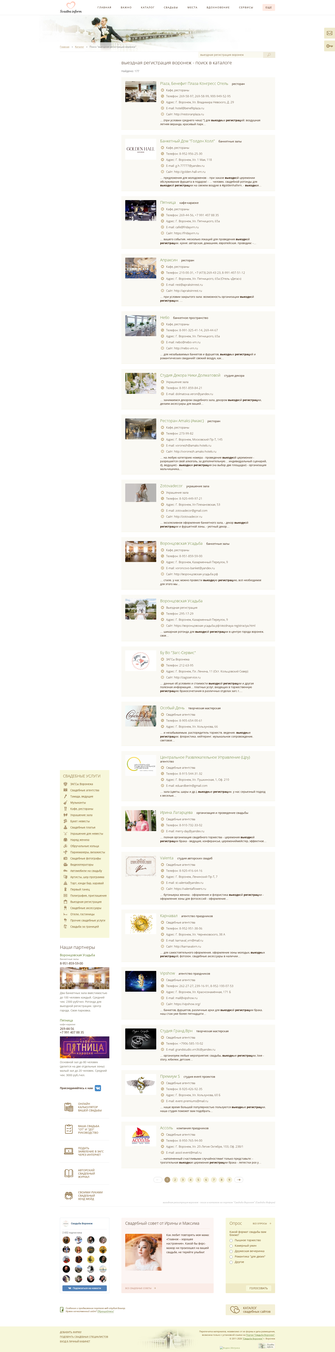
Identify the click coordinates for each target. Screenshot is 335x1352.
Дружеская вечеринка (249, 1251)
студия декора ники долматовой (190, 375)
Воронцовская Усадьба (77, 955)
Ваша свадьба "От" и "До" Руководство (88, 1129)
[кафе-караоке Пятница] (140, 210)
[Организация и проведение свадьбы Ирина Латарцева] (140, 820)
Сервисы (246, 7)
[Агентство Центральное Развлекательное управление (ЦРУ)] (140, 765)
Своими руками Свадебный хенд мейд (90, 1195)
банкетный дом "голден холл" (187, 141)
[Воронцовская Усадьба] (140, 609)
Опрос (236, 1223)
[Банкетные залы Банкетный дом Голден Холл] (140, 149)
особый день (172, 707)
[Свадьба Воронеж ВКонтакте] (98, 1088)
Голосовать (259, 1288)
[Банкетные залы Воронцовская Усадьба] (140, 551)
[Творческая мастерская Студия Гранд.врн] (140, 1038)
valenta (167, 858)
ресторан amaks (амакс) (182, 420)
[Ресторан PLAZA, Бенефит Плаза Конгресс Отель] (140, 91)
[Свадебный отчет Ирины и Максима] (143, 1252)
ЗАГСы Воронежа (177, 659)
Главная (104, 7)
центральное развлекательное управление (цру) (205, 757)
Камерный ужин (245, 1245)
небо (164, 317)
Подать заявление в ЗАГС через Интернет (91, 1151)
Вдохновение (218, 7)
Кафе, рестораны (177, 90)
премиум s (170, 1076)
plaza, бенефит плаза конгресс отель (194, 83)
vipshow (167, 973)
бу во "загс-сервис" (178, 652)
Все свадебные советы (138, 1288)
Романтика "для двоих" (250, 1256)
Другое (239, 1262)
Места (192, 7)
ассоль (166, 1127)
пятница (168, 202)
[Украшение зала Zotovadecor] (140, 493)
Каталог (148, 7)
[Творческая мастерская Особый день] (140, 716)
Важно (126, 7)
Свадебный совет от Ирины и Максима (162, 1223)
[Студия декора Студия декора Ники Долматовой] (140, 383)
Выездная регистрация (181, 607)
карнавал (169, 915)
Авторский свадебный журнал (86, 1173)
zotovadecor (171, 485)
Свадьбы (171, 7)
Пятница (66, 1020)
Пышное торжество (248, 1240)
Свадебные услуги (81, 776)
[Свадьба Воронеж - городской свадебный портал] (266, 1347)
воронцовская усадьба (181, 543)
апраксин (169, 259)
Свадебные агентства (180, 714)
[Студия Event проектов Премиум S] (140, 1084)
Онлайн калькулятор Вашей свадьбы (90, 1107)
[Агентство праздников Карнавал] (140, 923)
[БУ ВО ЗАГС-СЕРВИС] (140, 660)
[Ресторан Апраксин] (140, 268)
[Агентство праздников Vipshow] (140, 981)
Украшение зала (177, 382)
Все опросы (260, 1223)
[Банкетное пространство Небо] (140, 325)
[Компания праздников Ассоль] (140, 1136)
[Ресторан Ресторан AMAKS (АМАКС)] (140, 428)
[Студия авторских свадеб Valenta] (140, 866)
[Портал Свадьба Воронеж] (71, 7)
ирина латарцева (176, 812)
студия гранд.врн (176, 1030)
